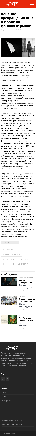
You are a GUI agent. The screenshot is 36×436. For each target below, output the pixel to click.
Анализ (4, 405)
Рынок (4, 392)
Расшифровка (6, 401)
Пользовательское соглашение (12, 420)
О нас (3, 416)
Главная (4, 388)
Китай (4, 396)
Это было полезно (11, 243)
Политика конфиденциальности (12, 424)
